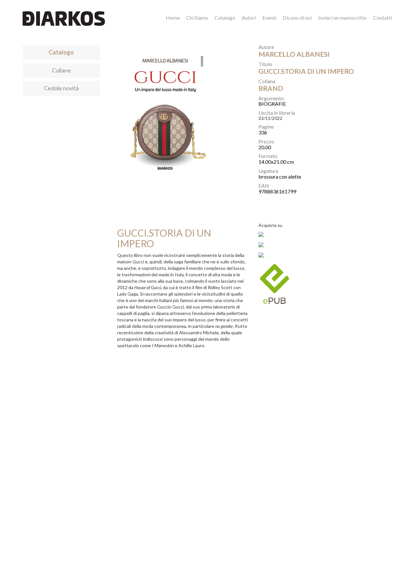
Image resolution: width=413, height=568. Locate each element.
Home (173, 18)
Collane (61, 70)
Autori (249, 18)
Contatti (382, 18)
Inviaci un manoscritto (342, 18)
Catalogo (225, 18)
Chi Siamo (197, 18)
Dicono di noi (297, 18)
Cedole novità (61, 88)
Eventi (269, 18)
